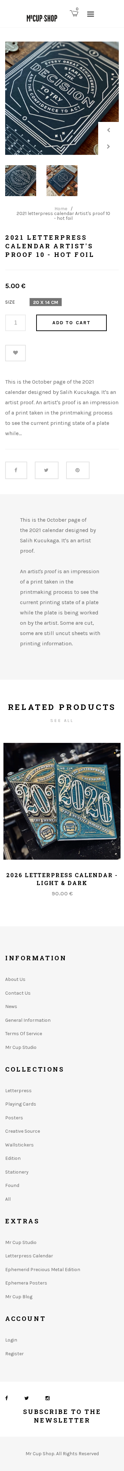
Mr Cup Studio (21, 1047)
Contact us (18, 993)
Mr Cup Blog (18, 1297)
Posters (14, 1118)
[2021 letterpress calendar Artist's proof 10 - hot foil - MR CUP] (62, 98)
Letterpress (18, 1091)
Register (14, 1354)
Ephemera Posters (26, 1283)
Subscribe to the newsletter (62, 1415)
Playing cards (20, 1104)
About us (15, 979)
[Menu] (90, 13)
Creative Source (22, 1131)
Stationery (17, 1172)
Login (11, 1340)
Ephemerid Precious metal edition (42, 1269)
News (11, 1006)
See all (61, 720)
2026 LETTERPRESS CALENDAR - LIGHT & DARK (62, 878)
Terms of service (23, 1034)
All (8, 1199)
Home (60, 208)
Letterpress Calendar (29, 1256)
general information (28, 1020)
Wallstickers (19, 1145)
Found (12, 1185)
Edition (13, 1158)
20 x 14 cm (45, 302)
